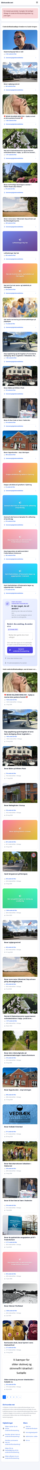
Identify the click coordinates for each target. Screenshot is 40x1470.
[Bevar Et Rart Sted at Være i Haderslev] (20, 413)
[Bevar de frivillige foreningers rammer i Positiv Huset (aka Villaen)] (20, 179)
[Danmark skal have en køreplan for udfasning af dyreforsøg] (20, 511)
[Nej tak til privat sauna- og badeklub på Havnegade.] (20, 279)
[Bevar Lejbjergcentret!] (20, 77)
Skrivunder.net (7, 3)
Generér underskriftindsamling (21, 650)
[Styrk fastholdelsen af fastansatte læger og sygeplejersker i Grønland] (20, 579)
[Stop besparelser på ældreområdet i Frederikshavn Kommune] (20, 545)
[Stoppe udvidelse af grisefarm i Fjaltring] (20, 478)
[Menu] (37, 3)
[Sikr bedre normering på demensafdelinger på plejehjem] (20, 314)
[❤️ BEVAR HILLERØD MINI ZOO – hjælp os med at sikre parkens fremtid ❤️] (20, 110)
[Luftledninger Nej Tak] (20, 246)
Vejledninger (8, 1423)
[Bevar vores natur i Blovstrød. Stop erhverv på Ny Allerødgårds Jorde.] (20, 213)
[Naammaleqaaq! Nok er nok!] (20, 45)
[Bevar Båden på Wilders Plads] (20, 381)
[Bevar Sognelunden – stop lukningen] (20, 446)
